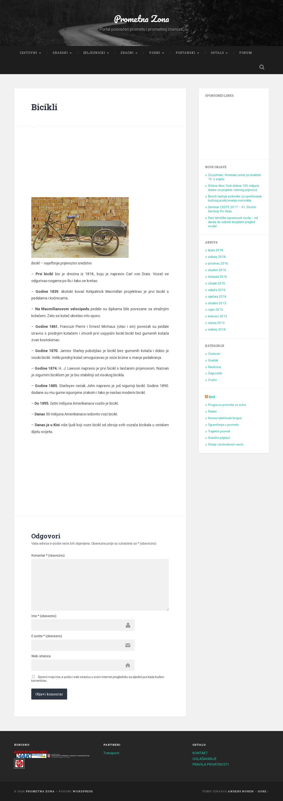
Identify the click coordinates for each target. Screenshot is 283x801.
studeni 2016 (217, 270)
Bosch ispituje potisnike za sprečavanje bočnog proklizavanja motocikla (235, 198)
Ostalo (217, 53)
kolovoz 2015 (217, 316)
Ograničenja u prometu (223, 425)
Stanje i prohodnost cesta (225, 444)
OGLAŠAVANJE (204, 759)
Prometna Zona (141, 18)
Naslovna (214, 367)
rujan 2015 (215, 309)
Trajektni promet (219, 431)
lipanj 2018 (215, 250)
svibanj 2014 (217, 329)
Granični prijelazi (219, 438)
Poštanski (185, 53)
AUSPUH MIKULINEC (31, 752)
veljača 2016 (217, 290)
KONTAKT (200, 753)
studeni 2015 (217, 303)
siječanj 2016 (217, 296)
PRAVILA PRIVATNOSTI (210, 764)
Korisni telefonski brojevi (225, 418)
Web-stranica (41, 656)
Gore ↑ (263, 791)
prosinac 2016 (218, 263)
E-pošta (46, 636)
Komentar (48, 555)
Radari (212, 411)
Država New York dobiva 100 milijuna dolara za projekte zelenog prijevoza (233, 188)
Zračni (127, 53)
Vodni (154, 53)
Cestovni (28, 53)
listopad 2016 (217, 277)
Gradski (60, 53)
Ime (43, 616)
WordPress (83, 791)
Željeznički (94, 53)
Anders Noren (241, 791)
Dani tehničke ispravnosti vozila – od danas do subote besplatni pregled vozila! (233, 222)
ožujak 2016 (216, 283)
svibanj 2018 (217, 257)
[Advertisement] (63, 170)
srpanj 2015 (216, 323)
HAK (212, 397)
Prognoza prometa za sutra (227, 405)
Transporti (111, 753)
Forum (245, 53)
